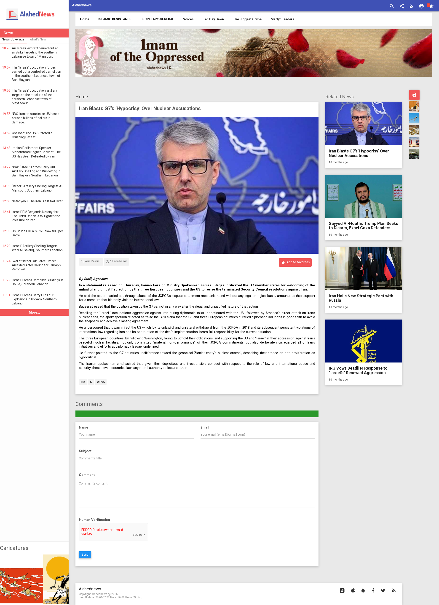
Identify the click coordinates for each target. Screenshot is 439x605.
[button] (401, 6)
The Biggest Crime (247, 19)
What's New (37, 39)
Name (83, 427)
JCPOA (101, 382)
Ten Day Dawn (213, 19)
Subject (85, 451)
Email (205, 427)
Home (81, 96)
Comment (87, 475)
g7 (90, 382)
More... (34, 312)
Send (85, 554)
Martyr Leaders (282, 19)
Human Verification (94, 520)
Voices (188, 19)
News (8, 33)
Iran (83, 382)
